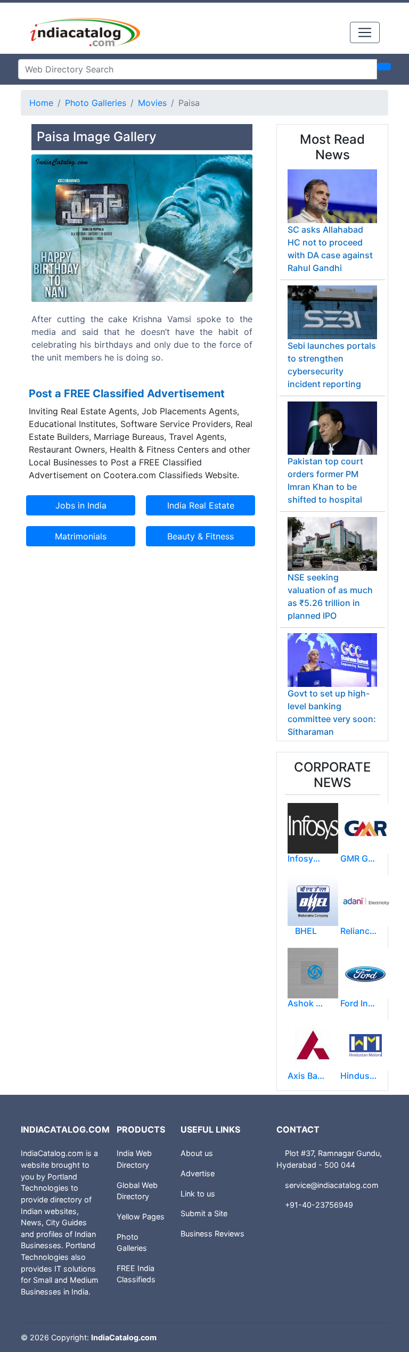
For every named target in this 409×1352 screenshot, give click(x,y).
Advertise (198, 1173)
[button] (47, 268)
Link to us (198, 1193)
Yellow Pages (141, 1216)
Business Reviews (212, 1233)
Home (41, 102)
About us (197, 1153)
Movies (152, 102)
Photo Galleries (95, 102)
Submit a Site (204, 1213)
